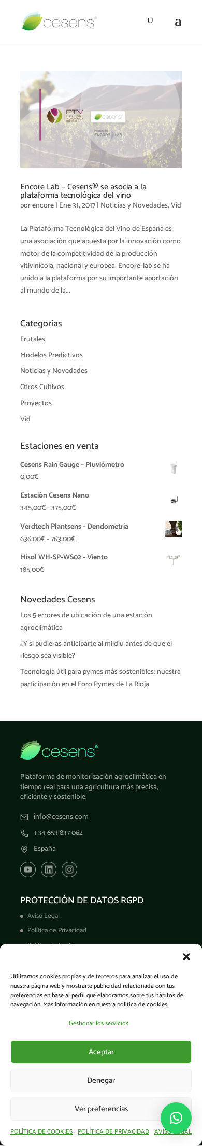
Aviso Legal (43, 915)
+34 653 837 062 (58, 833)
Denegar (101, 1080)
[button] (186, 956)
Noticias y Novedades (134, 206)
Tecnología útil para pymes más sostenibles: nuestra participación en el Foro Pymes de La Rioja (100, 678)
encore (43, 206)
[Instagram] (69, 869)
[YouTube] (28, 869)
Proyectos (36, 403)
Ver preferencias (101, 1108)
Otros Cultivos (42, 387)
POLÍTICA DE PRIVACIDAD (113, 1132)
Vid (176, 206)
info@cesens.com (61, 817)
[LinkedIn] (48, 869)
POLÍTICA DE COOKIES (41, 1132)
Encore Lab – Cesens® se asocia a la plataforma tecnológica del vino (83, 191)
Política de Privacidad (56, 930)
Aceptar (101, 1051)
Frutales (32, 340)
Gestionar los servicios (98, 1023)
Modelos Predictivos (51, 356)
